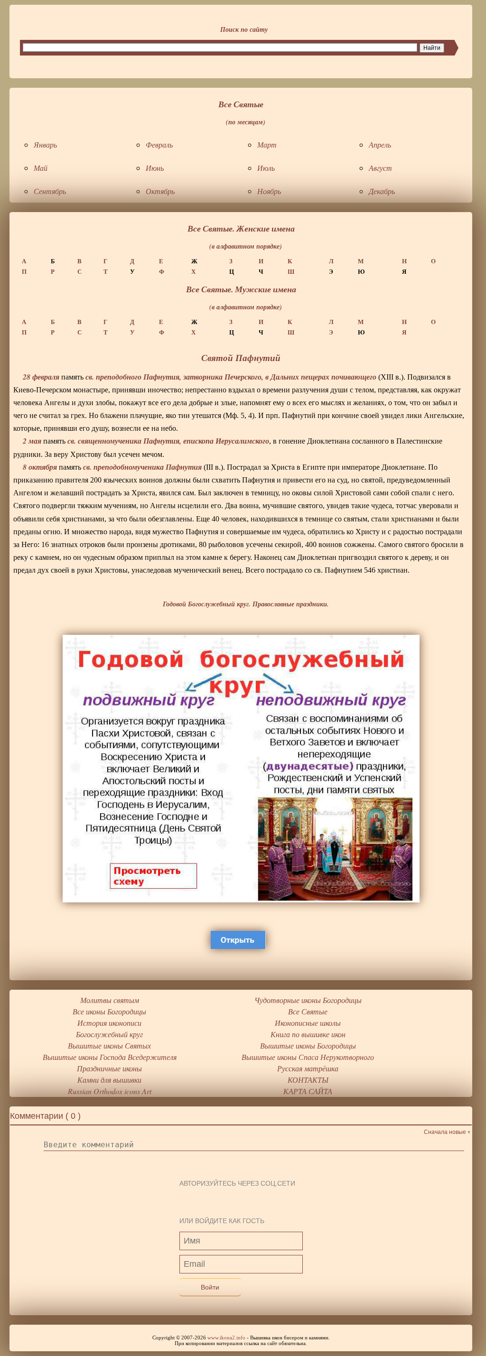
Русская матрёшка (307, 1068)
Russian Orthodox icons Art (109, 1091)
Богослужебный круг (109, 1034)
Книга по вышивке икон (308, 1034)
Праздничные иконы (109, 1068)
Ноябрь (269, 191)
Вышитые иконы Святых (109, 1045)
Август (380, 168)
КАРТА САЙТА (307, 1091)
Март (267, 144)
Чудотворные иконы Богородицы (308, 1000)
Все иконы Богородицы (109, 1011)
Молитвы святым (109, 1000)
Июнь (155, 168)
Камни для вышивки (109, 1080)
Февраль (159, 144)
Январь (45, 144)
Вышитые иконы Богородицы (308, 1045)
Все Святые (307, 1011)
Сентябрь (50, 191)
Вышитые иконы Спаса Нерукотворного (308, 1057)
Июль (266, 168)
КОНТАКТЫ (308, 1080)
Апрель (380, 144)
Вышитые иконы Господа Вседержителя (110, 1057)
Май (40, 168)
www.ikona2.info (226, 1337)
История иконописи (109, 1023)
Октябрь (160, 191)
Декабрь (382, 191)
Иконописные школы (308, 1023)
